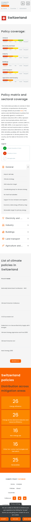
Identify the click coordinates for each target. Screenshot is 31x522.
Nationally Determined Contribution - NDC (14, 288)
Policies (12, 488)
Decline (15, 519)
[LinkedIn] (24, 498)
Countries (11, 493)
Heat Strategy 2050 (7, 351)
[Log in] (23, 3)
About (18, 488)
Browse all (15, 361)
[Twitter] (19, 498)
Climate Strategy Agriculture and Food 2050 (14, 332)
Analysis (19, 484)
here (21, 111)
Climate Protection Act (8, 341)
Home (13, 484)
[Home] (5, 3)
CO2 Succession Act (7, 317)
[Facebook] (14, 498)
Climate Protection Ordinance (10, 303)
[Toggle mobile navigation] (28, 3)
